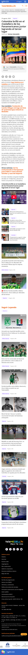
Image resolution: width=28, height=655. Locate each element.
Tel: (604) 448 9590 (6, 609)
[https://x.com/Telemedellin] (10, 549)
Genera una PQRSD (7, 582)
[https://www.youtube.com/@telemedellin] (21, 549)
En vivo (24, 634)
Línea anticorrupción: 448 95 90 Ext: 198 (12, 599)
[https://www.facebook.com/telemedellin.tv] (6, 549)
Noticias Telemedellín (13, 34)
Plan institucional (6, 566)
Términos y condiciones (8, 584)
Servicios (4, 559)
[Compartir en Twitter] (6, 76)
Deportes (12, 10)
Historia (4, 557)
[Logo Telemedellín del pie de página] (14, 542)
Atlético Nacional (5, 269)
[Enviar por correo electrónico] (13, 76)
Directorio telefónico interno (9, 571)
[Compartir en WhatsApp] (10, 76)
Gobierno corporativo (7, 569)
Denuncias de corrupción (8, 596)
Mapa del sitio (5, 573)
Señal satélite (5, 592)
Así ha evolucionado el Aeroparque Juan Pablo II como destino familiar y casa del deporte (12, 170)
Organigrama (5, 564)
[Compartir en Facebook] (3, 76)
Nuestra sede (5, 561)
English (20, 1)
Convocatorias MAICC (7, 594)
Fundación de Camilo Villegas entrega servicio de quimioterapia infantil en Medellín (14, 109)
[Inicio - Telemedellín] (9, 6)
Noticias (7, 10)
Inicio (3, 10)
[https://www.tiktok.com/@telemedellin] (14, 549)
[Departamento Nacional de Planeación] (17, 645)
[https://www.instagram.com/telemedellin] (17, 549)
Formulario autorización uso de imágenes (12, 589)
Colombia (13, 235)
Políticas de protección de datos (10, 587)
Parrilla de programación (8, 580)
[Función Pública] (8, 645)
